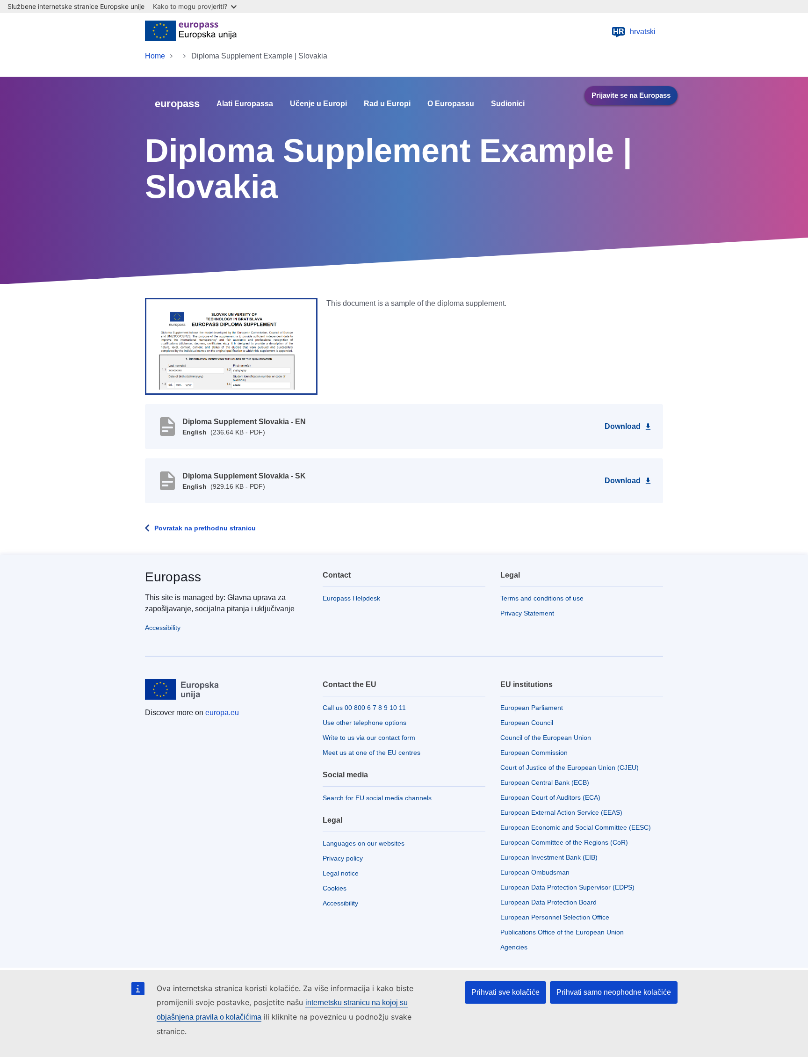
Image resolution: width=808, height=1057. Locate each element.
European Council (526, 722)
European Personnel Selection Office (554, 917)
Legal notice (341, 873)
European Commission (534, 752)
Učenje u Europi (318, 104)
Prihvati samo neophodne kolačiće (613, 992)
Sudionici (508, 104)
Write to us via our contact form (369, 737)
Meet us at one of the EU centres (371, 752)
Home (155, 56)
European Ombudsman (535, 872)
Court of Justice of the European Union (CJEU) (569, 767)
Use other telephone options (364, 722)
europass (177, 103)
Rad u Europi (387, 104)
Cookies (334, 888)
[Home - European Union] (191, 32)
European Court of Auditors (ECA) (550, 797)
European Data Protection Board (548, 902)
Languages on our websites (363, 843)
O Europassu (450, 104)
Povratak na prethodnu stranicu (205, 528)
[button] (231, 345)
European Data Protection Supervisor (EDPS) (567, 887)
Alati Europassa (244, 104)
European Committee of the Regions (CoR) (564, 842)
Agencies (513, 947)
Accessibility (162, 627)
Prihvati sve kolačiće (505, 992)
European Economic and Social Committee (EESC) (575, 827)
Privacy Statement (527, 613)
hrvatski (634, 32)
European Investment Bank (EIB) (549, 857)
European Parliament (531, 707)
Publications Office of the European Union (562, 932)
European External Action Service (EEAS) (561, 812)
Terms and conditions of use (542, 598)
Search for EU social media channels (377, 798)
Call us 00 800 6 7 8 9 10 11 (364, 707)
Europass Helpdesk (351, 598)
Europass (173, 577)
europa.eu (222, 713)
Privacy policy (343, 858)
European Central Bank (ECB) (544, 782)
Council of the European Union (545, 737)
